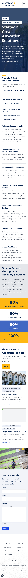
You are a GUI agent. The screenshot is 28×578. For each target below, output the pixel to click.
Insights (20, 543)
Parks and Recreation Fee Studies (12, 110)
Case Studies (8, 554)
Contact (20, 551)
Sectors (5, 18)
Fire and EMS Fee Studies (11, 115)
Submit (5, 528)
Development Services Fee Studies (12, 104)
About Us (20, 547)
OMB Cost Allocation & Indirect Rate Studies (11, 95)
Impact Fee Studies (9, 119)
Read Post (5, 405)
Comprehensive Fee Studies (12, 99)
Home (8, 543)
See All (6, 366)
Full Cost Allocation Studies (13, 90)
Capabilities (7, 547)
